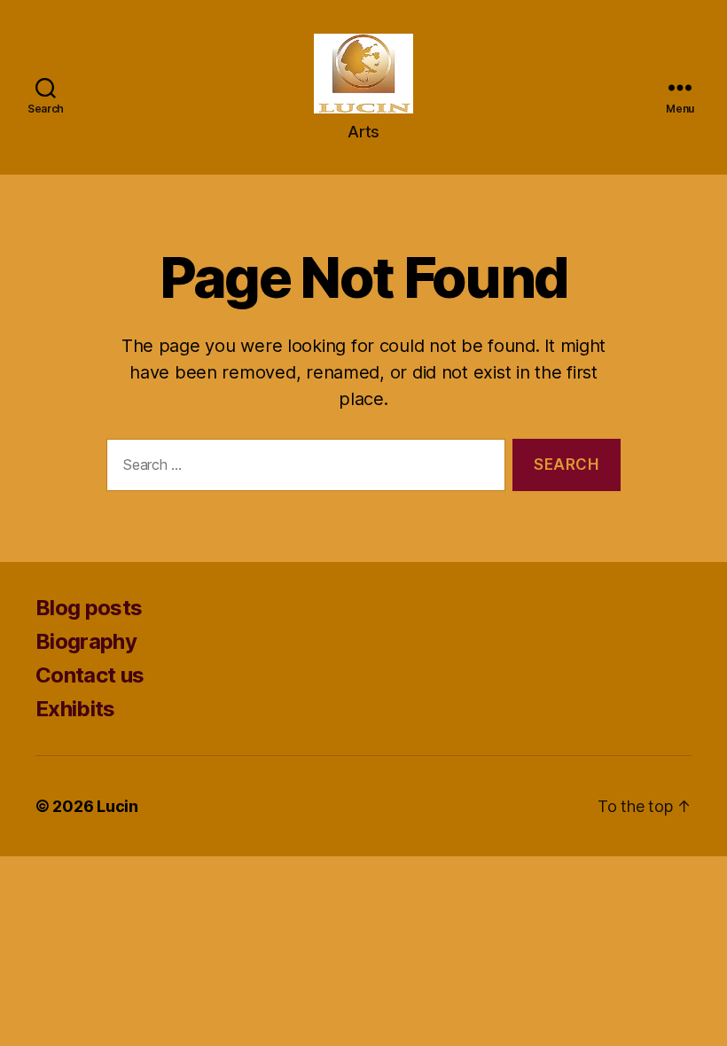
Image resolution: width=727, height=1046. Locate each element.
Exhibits (75, 709)
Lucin (117, 806)
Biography (86, 641)
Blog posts (88, 608)
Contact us (89, 675)
